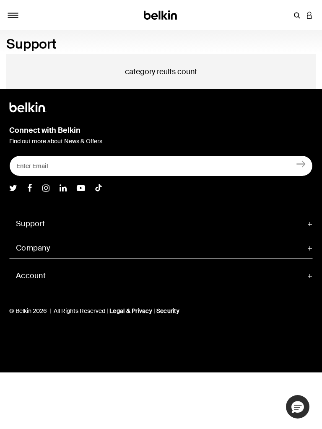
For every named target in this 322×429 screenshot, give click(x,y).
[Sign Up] (301, 164)
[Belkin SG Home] (161, 14)
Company (33, 248)
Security (167, 311)
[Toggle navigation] (13, 15)
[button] (297, 15)
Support (30, 224)
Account (31, 276)
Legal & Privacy (130, 311)
